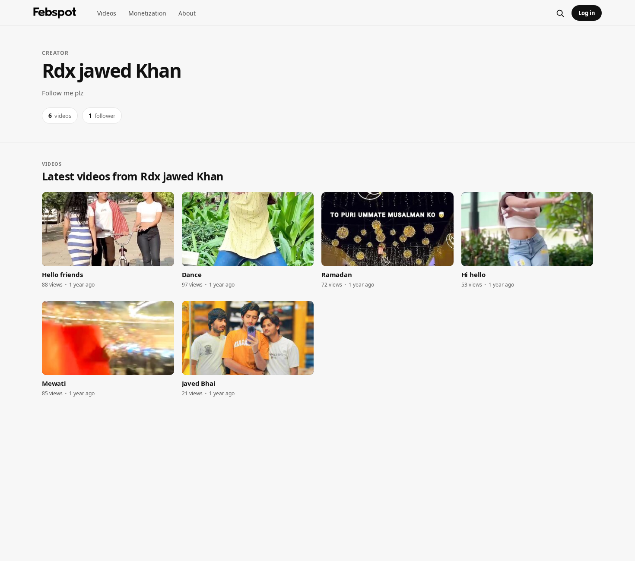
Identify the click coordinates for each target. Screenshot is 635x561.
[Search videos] (560, 13)
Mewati (54, 383)
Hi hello (473, 274)
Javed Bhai (199, 383)
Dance (192, 274)
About (187, 13)
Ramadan (336, 274)
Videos (106, 13)
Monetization (147, 13)
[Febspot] (54, 12)
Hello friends (62, 274)
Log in (586, 13)
